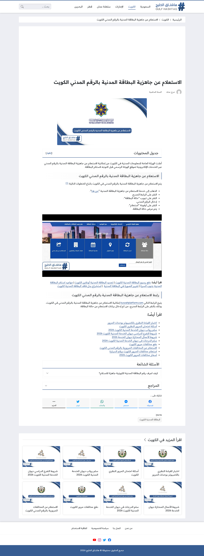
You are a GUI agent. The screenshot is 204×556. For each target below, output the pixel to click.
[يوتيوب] (94, 540)
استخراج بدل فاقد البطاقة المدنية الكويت (79, 285)
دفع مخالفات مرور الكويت (143, 344)
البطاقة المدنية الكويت (149, 419)
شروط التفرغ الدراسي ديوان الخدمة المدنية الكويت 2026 (127, 333)
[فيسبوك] (109, 540)
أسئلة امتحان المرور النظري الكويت (138, 326)
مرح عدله (170, 92)
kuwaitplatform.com (132, 302)
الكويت (165, 19)
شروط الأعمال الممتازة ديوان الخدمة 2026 (134, 337)
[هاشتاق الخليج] (170, 6)
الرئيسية (177, 19)
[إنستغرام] (99, 540)
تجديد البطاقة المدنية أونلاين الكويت (94, 282)
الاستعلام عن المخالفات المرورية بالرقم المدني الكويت (128, 347)
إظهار (49, 153)
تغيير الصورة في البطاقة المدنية (121, 285)
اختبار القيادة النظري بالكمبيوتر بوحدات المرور (132, 322)
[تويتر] (104, 540)
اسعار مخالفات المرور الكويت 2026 (138, 354)
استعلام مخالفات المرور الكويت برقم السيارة (133, 351)
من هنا (95, 190)
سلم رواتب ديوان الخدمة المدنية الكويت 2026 (132, 329)
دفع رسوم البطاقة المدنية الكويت (133, 282)
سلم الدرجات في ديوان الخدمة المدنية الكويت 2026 (129, 340)
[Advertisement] (102, 52)
